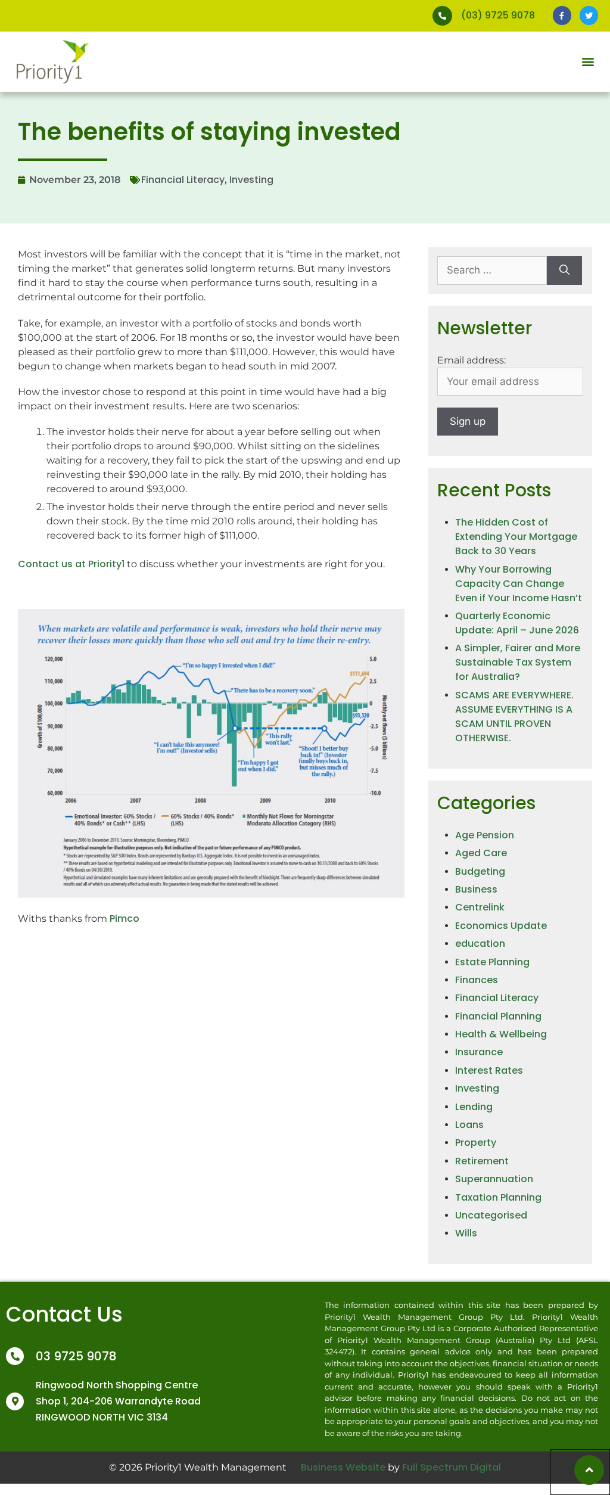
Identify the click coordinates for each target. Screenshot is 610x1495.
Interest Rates (489, 1070)
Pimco (126, 918)
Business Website (343, 1467)
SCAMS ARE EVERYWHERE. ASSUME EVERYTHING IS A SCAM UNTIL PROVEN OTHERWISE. (514, 716)
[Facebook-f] (562, 15)
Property (475, 1142)
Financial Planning (498, 1016)
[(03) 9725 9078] (442, 16)
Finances (476, 980)
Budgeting (480, 871)
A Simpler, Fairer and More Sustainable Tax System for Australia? (517, 662)
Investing (251, 180)
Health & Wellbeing (501, 1034)
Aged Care (481, 853)
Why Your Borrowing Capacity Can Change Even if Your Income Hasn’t (518, 583)
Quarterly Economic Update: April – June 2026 (517, 623)
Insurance (479, 1052)
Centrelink (480, 907)
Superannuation (494, 1179)
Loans (469, 1125)
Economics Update (501, 926)
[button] (588, 62)
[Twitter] (589, 15)
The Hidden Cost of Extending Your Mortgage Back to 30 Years (516, 536)
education (480, 943)
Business (476, 889)
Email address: (471, 360)
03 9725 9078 (76, 1356)
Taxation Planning (498, 1197)
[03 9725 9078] (15, 1356)
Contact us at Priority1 (71, 564)
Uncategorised (491, 1215)
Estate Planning (492, 962)
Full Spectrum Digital (451, 1467)
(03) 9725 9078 (498, 15)
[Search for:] (492, 270)
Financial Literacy (183, 180)
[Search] (564, 270)
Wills (466, 1233)
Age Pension (484, 835)
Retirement (482, 1161)
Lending (474, 1107)
